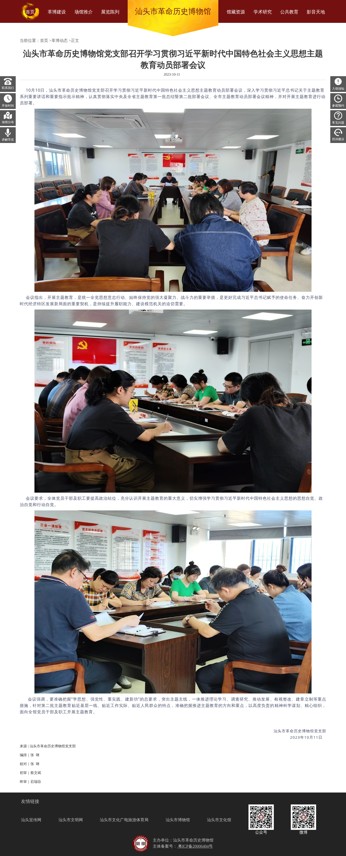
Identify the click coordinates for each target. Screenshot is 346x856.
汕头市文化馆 (219, 820)
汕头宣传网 (31, 820)
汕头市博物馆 (178, 820)
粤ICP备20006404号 (195, 846)
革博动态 (59, 40)
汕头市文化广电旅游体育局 (124, 820)
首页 (44, 40)
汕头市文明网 (71, 820)
